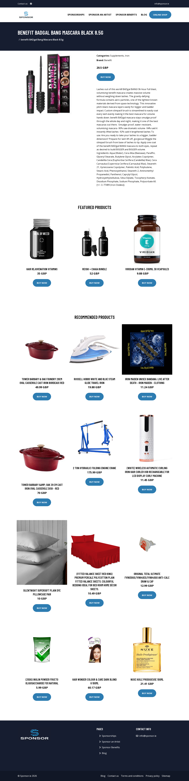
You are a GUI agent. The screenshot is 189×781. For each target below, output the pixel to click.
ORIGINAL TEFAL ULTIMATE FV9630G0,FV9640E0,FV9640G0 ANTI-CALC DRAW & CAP (147, 577)
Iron (127, 55)
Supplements (117, 55)
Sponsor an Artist (100, 14)
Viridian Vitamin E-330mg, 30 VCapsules (147, 269)
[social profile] (31, 3)
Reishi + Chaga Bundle (94, 269)
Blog (144, 14)
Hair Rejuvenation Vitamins (41, 269)
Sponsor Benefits (126, 14)
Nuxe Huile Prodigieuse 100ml (147, 679)
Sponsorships (76, 14)
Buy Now (106, 77)
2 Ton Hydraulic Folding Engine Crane (94, 468)
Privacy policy (153, 775)
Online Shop (160, 14)
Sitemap (166, 775)
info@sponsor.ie (162, 3)
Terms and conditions (132, 775)
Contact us (113, 775)
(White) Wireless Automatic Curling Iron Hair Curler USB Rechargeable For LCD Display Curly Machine (147, 471)
